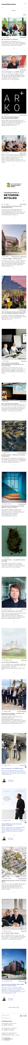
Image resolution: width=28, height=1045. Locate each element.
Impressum (6, 1015)
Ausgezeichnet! (15, 256)
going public (23, 37)
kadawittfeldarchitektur (7, 1021)
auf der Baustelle (21, 711)
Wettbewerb (23, 256)
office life (23, 361)
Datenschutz (6, 1018)
